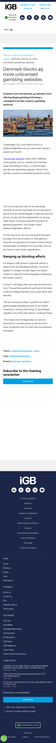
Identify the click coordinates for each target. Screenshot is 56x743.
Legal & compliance (22, 55)
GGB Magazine (9, 646)
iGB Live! (6, 621)
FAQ (5, 601)
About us (7, 592)
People (28, 528)
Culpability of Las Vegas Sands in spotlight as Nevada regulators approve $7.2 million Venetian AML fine (25, 667)
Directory (7, 568)
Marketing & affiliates (28, 523)
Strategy (28, 543)
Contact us (7, 596)
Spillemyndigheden (19, 356)
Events (6, 572)
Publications (8, 580)
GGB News (7, 641)
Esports (28, 503)
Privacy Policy (11, 737)
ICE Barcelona (9, 637)
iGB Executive (9, 633)
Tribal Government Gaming (14, 654)
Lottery (28, 518)
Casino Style (8, 650)
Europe (16, 361)
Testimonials (8, 609)
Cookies (25, 737)
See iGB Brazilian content (10, 17)
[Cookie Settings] (4, 738)
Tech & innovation (28, 548)
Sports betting (28, 538)
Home (6, 55)
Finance (28, 508)
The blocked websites (13, 158)
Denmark (26, 361)
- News (14, 670)
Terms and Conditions (42, 737)
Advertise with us (10, 605)
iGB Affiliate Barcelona (12, 629)
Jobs (5, 576)
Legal (6, 59)
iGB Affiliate (8, 625)
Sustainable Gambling (28, 533)
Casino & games (28, 498)
